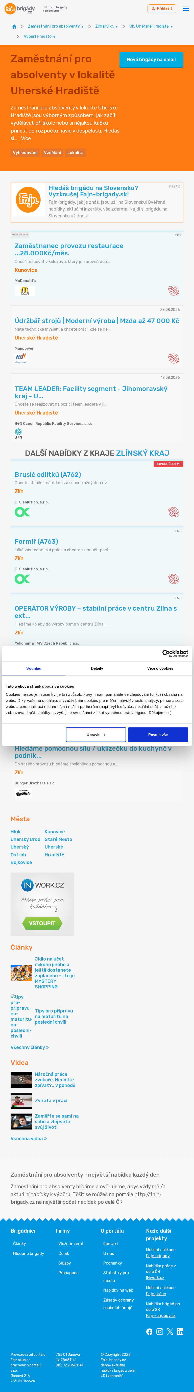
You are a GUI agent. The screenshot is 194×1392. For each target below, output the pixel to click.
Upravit (93, 734)
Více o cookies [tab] (160, 668)
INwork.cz (155, 1277)
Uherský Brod (25, 839)
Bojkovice (21, 862)
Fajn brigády (158, 1255)
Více (26, 138)
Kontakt (110, 1243)
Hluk (15, 832)
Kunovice (55, 832)
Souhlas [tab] (33, 668)
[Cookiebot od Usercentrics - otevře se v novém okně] (166, 653)
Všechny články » (30, 1047)
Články (19, 1243)
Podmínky (112, 1263)
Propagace (68, 1272)
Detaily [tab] (97, 668)
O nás (108, 1253)
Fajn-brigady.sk (161, 1315)
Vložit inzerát (71, 1243)
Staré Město (58, 839)
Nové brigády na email (151, 59)
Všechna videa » (29, 1138)
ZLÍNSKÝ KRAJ (142, 453)
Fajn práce (156, 1293)
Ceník (63, 1253)
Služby (64, 1263)
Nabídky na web (118, 1290)
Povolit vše (158, 734)
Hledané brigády (28, 1253)
